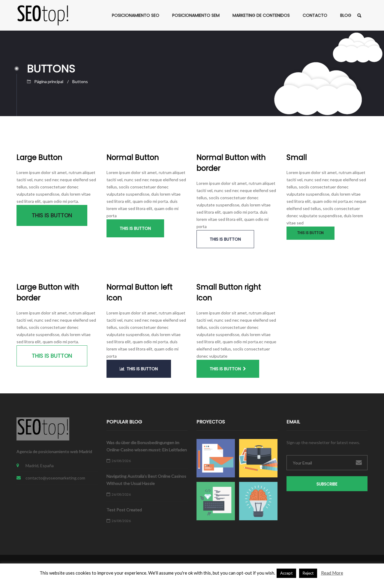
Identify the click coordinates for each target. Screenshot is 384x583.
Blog (345, 15)
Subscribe (327, 484)
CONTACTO (315, 15)
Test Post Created (124, 509)
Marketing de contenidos (261, 15)
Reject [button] (308, 573)
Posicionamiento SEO (135, 15)
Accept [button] (286, 573)
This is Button (52, 215)
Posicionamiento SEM (196, 15)
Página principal (48, 81)
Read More (332, 572)
